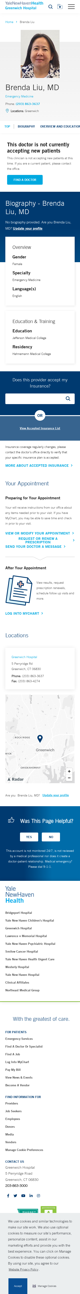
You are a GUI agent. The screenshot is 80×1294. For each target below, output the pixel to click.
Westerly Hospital (17, 967)
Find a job (12, 1054)
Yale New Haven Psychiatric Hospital (30, 944)
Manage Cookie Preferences (24, 1150)
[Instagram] (38, 1196)
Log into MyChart (17, 1062)
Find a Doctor (25, 180)
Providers (11, 1103)
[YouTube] (23, 1196)
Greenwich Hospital (24, 657)
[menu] (71, 6)
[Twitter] (15, 1196)
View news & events (18, 1077)
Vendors (10, 1142)
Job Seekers (13, 1111)
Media (9, 1134)
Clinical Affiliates (17, 982)
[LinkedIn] (31, 1196)
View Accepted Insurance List (40, 428)
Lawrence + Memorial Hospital (26, 936)
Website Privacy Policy (23, 1269)
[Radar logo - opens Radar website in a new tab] (15, 779)
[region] (40, 739)
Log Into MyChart (22, 613)
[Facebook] (8, 1196)
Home (9, 21)
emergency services (19, 1039)
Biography (26, 126)
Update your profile (27, 228)
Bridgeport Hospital (18, 913)
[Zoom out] (69, 778)
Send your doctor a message (33, 546)
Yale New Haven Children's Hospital (29, 920)
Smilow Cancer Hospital (21, 951)
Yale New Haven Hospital (22, 975)
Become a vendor (17, 1085)
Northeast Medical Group (22, 990)
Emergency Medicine (19, 96)
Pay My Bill (13, 1070)
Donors (10, 1127)
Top (7, 126)
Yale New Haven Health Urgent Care (29, 959)
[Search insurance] (69, 398)
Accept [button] (18, 1286)
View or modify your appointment (37, 533)
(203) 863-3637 (28, 104)
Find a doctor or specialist (24, 1046)
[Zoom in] (69, 771)
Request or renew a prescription (38, 540)
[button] (44, 1286)
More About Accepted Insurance (37, 465)
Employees (12, 1119)
